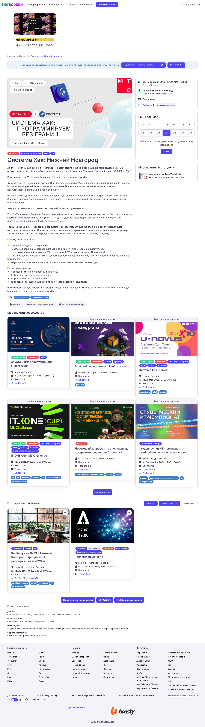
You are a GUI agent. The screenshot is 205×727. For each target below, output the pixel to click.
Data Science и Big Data (31, 153)
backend (25, 478)
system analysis (53, 478)
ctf (182, 478)
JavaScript (12, 657)
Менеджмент (95, 548)
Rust (9, 677)
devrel (33, 583)
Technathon (84, 574)
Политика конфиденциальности (88, 695)
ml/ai (155, 392)
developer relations (20, 583)
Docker (42, 673)
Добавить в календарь (73, 304)
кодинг (109, 474)
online (118, 474)
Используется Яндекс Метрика (183, 695)
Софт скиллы (122, 548)
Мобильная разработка (179, 677)
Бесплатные (189, 503)
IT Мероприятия (36, 4)
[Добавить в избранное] (65, 512)
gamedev (80, 385)
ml (13, 478)
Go (8, 673)
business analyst (19, 481)
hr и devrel (43, 583)
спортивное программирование (89, 474)
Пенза (106, 657)
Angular (42, 665)
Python (10, 652)
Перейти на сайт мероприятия (78, 600)
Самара (107, 669)
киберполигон (146, 482)
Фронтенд (118, 362)
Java (9, 665)
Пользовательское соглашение (136, 695)
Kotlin (9, 681)
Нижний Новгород (169, 503)
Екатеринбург (110, 652)
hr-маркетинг (18, 587)
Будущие (151, 503)
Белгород (76, 661)
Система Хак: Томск (153, 370)
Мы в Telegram (45, 695)
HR (35, 548)
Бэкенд (108, 362)
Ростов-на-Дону (80, 669)
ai (43, 478)
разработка (145, 392)
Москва (75, 652)
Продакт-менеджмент (179, 652)
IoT (53, 153)
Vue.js (42, 661)
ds (18, 478)
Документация (15, 695)
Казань (75, 677)
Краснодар (108, 661)
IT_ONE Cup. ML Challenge (29, 455)
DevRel (28, 548)
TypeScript (12, 661)
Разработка (13, 153)
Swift (41, 652)
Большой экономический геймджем (100, 366)
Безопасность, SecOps (150, 444)
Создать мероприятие (80, 4)
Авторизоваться (191, 4)
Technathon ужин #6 (89, 557)
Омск (106, 665)
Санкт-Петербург (80, 657)
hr (52, 583)
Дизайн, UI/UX (19, 357)
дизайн (163, 392)
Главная (11, 56)
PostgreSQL (44, 677)
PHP (9, 669)
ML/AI (46, 153)
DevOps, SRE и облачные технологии (148, 678)
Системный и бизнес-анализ (25, 451)
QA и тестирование (177, 657)
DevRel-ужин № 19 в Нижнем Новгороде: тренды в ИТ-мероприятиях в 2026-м (31, 557)
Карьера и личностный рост (89, 552)
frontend (35, 478)
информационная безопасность (164, 478)
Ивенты (23, 56)
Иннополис (108, 677)
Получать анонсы (108, 5)
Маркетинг (17, 548)
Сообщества (56, 4)
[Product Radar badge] (86, 711)
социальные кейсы (40, 297)
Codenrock (149, 105)
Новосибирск (78, 665)
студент (143, 478)
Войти (166, 151)
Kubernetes (44, 669)
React (41, 657)
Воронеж (107, 673)
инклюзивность (22, 297)
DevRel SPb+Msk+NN (26, 578)
